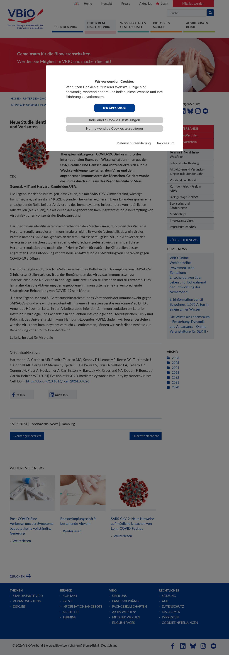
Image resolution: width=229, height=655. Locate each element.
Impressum (165, 143)
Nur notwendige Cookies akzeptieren (114, 128)
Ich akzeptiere (114, 108)
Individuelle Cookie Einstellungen (114, 120)
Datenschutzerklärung (134, 143)
